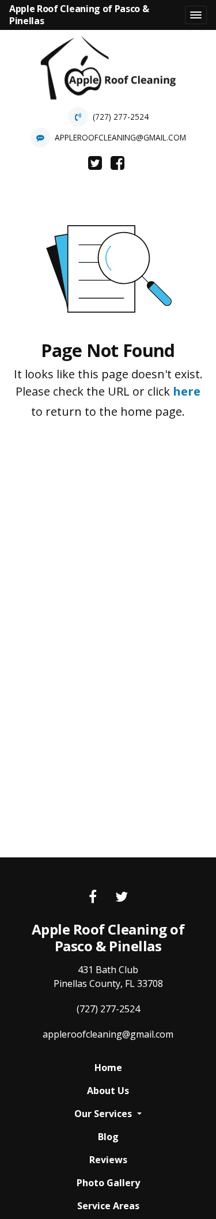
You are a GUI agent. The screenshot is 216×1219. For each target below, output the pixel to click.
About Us (108, 1090)
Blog (108, 1136)
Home (108, 1067)
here (186, 391)
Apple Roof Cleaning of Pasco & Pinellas (79, 14)
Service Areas (108, 1205)
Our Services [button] (104, 1113)
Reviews (108, 1159)
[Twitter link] (121, 897)
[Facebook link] (92, 897)
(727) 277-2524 (121, 116)
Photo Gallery (108, 1182)
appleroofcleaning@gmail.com (120, 137)
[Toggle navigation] (196, 15)
